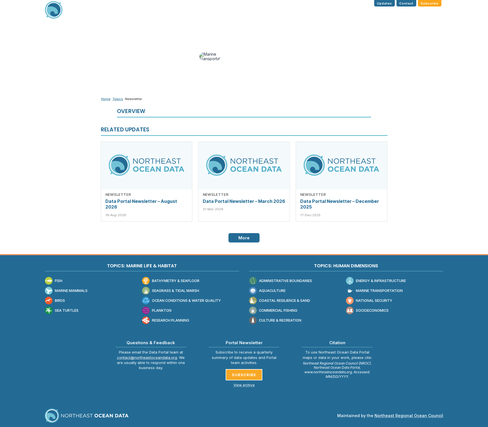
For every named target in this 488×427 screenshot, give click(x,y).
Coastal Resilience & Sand (284, 300)
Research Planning (170, 320)
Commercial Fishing (278, 310)
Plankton (161, 310)
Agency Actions (399, 13)
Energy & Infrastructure (381, 281)
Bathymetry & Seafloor (175, 281)
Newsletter (118, 194)
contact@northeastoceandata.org (147, 357)
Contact (406, 3)
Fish (58, 281)
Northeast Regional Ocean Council (408, 415)
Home (284, 13)
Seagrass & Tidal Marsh (175, 291)
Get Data (365, 13)
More (244, 237)
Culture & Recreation (280, 320)
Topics (304, 13)
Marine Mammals (71, 291)
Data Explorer (333, 13)
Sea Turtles (67, 310)
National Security (374, 300)
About (429, 13)
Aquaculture (272, 291)
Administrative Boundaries (285, 281)
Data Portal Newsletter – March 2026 (244, 201)
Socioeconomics (372, 310)
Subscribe (430, 3)
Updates (384, 3)
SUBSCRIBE (244, 374)
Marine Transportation (379, 291)
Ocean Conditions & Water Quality (186, 300)
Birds (60, 300)
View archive (244, 385)
